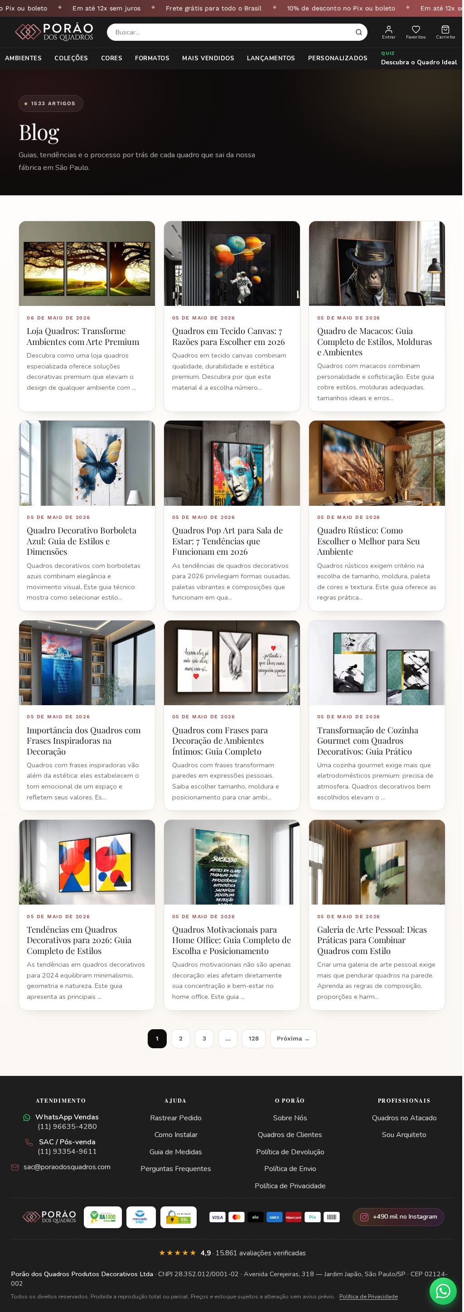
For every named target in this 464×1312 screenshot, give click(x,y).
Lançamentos (268, 58)
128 (250, 1032)
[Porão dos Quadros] (54, 32)
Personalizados (334, 58)
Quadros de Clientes (287, 1129)
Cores (108, 58)
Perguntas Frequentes (175, 1163)
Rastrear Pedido (175, 1112)
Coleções (68, 58)
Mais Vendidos (205, 58)
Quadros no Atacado (398, 1112)
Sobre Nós (287, 1112)
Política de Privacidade (286, 1180)
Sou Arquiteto (399, 1129)
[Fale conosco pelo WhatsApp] (436, 1291)
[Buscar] (359, 32)
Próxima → (289, 1032)
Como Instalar (174, 1129)
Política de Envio (287, 1163)
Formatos (149, 58)
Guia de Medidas (175, 1146)
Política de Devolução (286, 1146)
